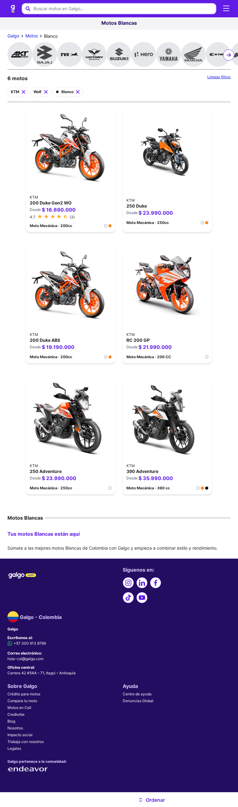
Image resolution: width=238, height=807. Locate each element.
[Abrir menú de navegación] (226, 8)
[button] (151, 799)
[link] (13, 8)
